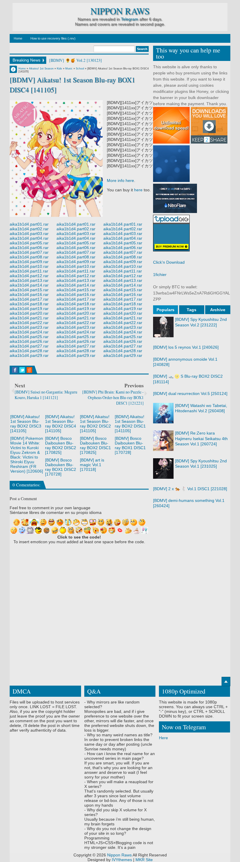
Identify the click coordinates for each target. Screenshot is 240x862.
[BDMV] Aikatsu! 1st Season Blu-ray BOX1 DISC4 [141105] (72, 84)
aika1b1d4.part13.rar (29, 280)
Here (163, 737)
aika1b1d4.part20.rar (29, 313)
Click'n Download (169, 262)
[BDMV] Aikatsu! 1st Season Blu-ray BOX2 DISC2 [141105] (95, 423)
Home (18, 38)
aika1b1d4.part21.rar (29, 318)
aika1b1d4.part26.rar (29, 341)
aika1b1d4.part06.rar (29, 247)
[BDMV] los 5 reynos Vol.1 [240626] (186, 347)
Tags (191, 309)
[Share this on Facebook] (15, 370)
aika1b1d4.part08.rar (29, 257)
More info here (120, 180)
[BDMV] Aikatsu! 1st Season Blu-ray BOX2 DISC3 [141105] (25, 423)
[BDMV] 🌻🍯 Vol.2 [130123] (75, 60)
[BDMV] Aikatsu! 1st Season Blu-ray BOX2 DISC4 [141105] (60, 423)
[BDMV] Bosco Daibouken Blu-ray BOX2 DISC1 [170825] (95, 445)
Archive (217, 309)
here (138, 190)
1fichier (160, 274)
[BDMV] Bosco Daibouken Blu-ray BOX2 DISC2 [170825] (60, 445)
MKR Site (144, 859)
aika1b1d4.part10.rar (29, 266)
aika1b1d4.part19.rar (29, 308)
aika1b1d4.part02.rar (29, 228)
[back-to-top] (226, 681)
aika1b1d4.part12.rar (29, 275)
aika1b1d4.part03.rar (29, 233)
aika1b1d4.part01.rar (29, 224)
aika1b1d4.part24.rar (29, 332)
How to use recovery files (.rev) (53, 38)
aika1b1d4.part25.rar (29, 336)
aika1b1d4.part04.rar (29, 238)
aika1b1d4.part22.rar (29, 322)
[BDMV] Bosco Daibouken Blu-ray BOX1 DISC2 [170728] (60, 467)
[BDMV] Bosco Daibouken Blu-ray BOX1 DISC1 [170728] (130, 445)
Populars (165, 309)
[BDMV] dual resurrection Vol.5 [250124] (190, 393)
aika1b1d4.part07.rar (29, 252)
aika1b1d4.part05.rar (29, 243)
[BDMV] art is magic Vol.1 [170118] (92, 465)
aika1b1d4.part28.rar (29, 350)
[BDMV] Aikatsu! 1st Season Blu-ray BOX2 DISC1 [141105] (130, 423)
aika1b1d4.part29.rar (29, 355)
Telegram (129, 19)
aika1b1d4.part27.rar (29, 346)
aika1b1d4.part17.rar (29, 299)
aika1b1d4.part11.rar (29, 271)
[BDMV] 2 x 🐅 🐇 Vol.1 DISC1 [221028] (190, 488)
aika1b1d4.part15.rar (29, 289)
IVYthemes (122, 859)
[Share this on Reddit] (29, 370)
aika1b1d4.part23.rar (29, 327)
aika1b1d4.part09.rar (29, 261)
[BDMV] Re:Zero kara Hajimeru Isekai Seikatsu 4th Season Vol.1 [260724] (201, 438)
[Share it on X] (22, 370)
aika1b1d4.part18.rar (29, 303)
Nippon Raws (120, 11)
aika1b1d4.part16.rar (29, 294)
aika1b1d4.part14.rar (29, 285)
